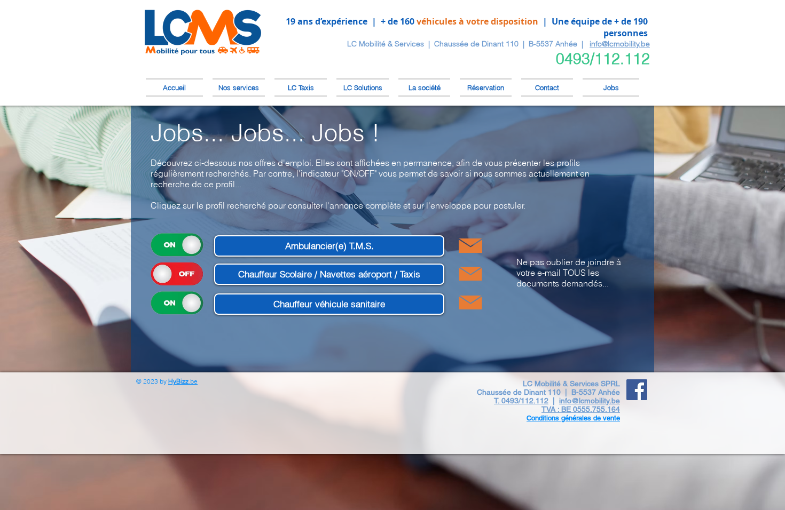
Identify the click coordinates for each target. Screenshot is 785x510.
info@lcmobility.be (620, 44)
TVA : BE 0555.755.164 (580, 409)
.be (183, 381)
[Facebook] (636, 389)
